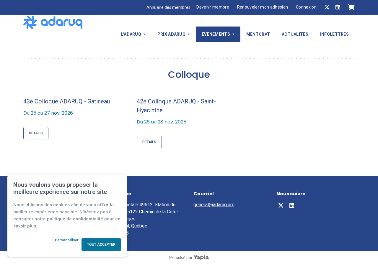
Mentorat (258, 34)
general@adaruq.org (213, 204)
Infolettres (334, 34)
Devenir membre (212, 7)
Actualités (295, 34)
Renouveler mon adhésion (262, 7)
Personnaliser (67, 240)
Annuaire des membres (168, 7)
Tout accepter (101, 244)
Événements (216, 34)
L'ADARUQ (131, 34)
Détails (36, 133)
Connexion (306, 7)
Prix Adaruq (171, 34)
